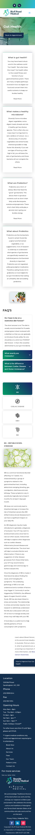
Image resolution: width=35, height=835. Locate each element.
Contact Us (10, 766)
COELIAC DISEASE (17, 406)
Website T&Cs (23, 818)
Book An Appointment (13, 35)
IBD (17, 435)
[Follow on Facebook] (12, 823)
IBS (17, 392)
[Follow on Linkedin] (17, 823)
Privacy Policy (12, 818)
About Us (9, 748)
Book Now (10, 745)
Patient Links (11, 762)
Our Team (10, 759)
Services (9, 752)
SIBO (17, 421)
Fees (8, 755)
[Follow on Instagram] (23, 823)
